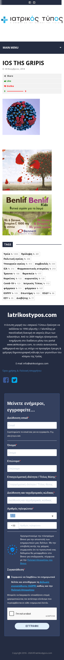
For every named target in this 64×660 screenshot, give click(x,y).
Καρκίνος (13, 278)
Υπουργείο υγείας (18, 263)
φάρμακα (13, 288)
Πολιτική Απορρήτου (22, 590)
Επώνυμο (13, 461)
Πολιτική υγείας (17, 258)
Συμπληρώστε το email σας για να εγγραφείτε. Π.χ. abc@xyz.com (30, 434)
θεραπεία (31, 273)
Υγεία (11, 253)
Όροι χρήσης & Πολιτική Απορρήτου (22, 370)
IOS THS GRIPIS (23, 63)
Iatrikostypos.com (32, 315)
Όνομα (11, 445)
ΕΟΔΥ (48, 293)
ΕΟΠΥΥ (11, 293)
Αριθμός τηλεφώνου (19, 508)
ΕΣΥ (8, 298)
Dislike (10, 86)
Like (9, 81)
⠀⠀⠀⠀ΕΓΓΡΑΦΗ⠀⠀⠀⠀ (32, 626)
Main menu (11, 47)
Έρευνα (11, 273)
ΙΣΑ (9, 268)
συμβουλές (45, 263)
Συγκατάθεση (15, 569)
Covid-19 (12, 283)
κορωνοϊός (35, 278)
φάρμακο (34, 288)
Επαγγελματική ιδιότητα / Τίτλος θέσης (31, 477)
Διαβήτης (25, 298)
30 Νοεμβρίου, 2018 (15, 69)
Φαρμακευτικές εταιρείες (36, 268)
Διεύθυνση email (17, 418)
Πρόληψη (30, 253)
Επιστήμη (30, 293)
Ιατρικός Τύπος (36, 283)
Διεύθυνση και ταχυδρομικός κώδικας (30, 492)
